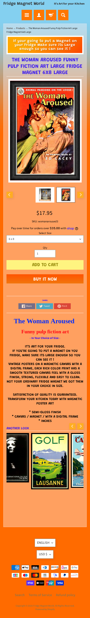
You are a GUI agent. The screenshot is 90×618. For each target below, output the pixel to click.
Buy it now (45, 279)
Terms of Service (40, 595)
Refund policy (65, 595)
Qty (45, 248)
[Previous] (9, 195)
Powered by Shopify (45, 609)
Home (9, 28)
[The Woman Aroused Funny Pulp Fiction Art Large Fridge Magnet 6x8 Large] (66, 195)
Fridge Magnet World (23, 4)
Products (20, 28)
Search (20, 595)
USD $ (43, 554)
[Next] (80, 195)
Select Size (45, 233)
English (43, 542)
